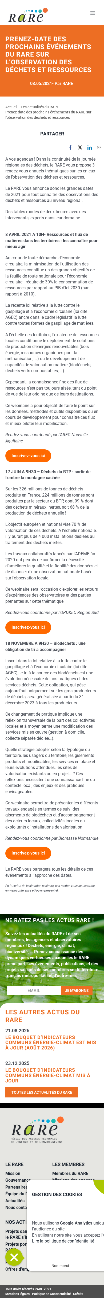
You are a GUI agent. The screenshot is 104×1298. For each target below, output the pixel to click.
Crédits (78, 1294)
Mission (12, 1173)
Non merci (60, 1265)
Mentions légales (17, 1294)
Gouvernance (18, 1180)
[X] (80, 147)
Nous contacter (19, 1207)
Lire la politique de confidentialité (63, 1241)
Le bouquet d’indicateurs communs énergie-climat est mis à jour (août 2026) (50, 1043)
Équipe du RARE (20, 1193)
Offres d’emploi (20, 1269)
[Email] (99, 147)
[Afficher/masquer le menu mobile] (93, 13)
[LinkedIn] (89, 147)
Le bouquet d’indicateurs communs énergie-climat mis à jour (47, 1075)
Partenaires (16, 1187)
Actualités (15, 1200)
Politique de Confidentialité (51, 1294)
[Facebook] (70, 147)
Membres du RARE (70, 1173)
